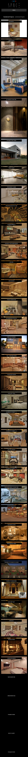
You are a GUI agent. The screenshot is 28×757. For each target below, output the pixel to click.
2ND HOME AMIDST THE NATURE (11, 487)
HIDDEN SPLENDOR (11, 658)
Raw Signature (11, 677)
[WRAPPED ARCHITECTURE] (14, 212)
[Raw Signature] (14, 684)
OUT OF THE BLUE (11, 449)
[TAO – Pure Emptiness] (14, 362)
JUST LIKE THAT (11, 601)
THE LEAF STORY (11, 752)
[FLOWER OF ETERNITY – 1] (14, 419)
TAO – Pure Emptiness (11, 355)
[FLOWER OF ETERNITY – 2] (14, 437)
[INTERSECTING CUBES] (14, 151)
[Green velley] (14, 47)
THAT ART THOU (11, 393)
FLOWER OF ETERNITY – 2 (11, 430)
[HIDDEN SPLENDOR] (14, 665)
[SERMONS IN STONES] (14, 550)
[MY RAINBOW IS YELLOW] (14, 325)
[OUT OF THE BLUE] (14, 456)
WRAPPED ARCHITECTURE (11, 205)
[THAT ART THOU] (14, 400)
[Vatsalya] (14, 28)
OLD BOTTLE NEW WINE (11, 581)
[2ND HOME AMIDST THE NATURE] (14, 494)
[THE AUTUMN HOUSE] (14, 306)
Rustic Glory (11, 733)
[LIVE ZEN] (14, 269)
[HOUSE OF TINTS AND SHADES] (14, 250)
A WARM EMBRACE (11, 224)
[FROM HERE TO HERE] (14, 194)
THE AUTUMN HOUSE (11, 299)
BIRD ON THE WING (11, 337)
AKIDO (11, 59)
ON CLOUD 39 (11, 280)
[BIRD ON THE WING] (14, 344)
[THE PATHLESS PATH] (14, 512)
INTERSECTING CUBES (11, 140)
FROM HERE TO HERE (11, 187)
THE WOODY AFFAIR (11, 374)
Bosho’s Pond (11, 639)
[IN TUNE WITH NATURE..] (14, 117)
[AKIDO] (14, 76)
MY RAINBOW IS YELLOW (11, 318)
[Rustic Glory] (14, 740)
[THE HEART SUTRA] (14, 531)
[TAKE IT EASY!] (14, 175)
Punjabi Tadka (11, 714)
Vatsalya (11, 21)
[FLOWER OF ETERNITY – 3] (14, 475)
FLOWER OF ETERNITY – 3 (11, 468)
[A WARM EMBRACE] (14, 231)
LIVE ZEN (11, 262)
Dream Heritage (11, 695)
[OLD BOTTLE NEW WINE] (14, 589)
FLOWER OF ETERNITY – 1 (11, 412)
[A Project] (14, 627)
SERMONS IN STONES (11, 543)
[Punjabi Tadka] (14, 721)
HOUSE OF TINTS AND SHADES (11, 243)
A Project (11, 620)
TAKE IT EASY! (11, 167)
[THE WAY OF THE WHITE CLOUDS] (14, 569)
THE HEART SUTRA (11, 524)
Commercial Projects (20, 17)
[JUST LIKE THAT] (14, 608)
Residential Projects (9, 17)
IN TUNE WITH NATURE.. (11, 99)
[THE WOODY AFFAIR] (14, 381)
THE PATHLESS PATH (11, 505)
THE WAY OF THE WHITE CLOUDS (11, 562)
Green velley (11, 40)
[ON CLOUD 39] (14, 287)
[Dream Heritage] (14, 702)
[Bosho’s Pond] (14, 646)
